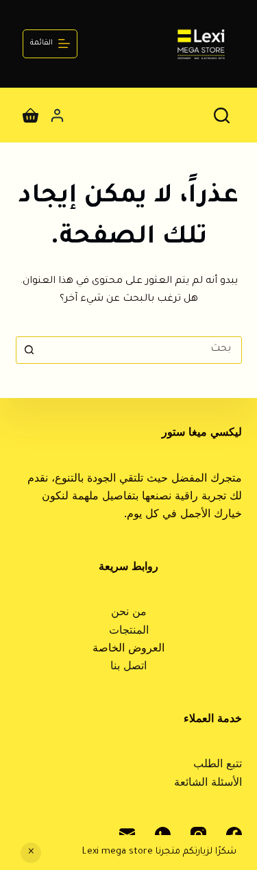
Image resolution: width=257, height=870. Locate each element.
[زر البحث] (29, 350)
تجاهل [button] (31, 853)
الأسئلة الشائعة (208, 783)
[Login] (57, 115)
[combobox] (141, 350)
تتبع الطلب (217, 765)
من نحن (129, 613)
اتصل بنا (128, 667)
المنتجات (129, 631)
